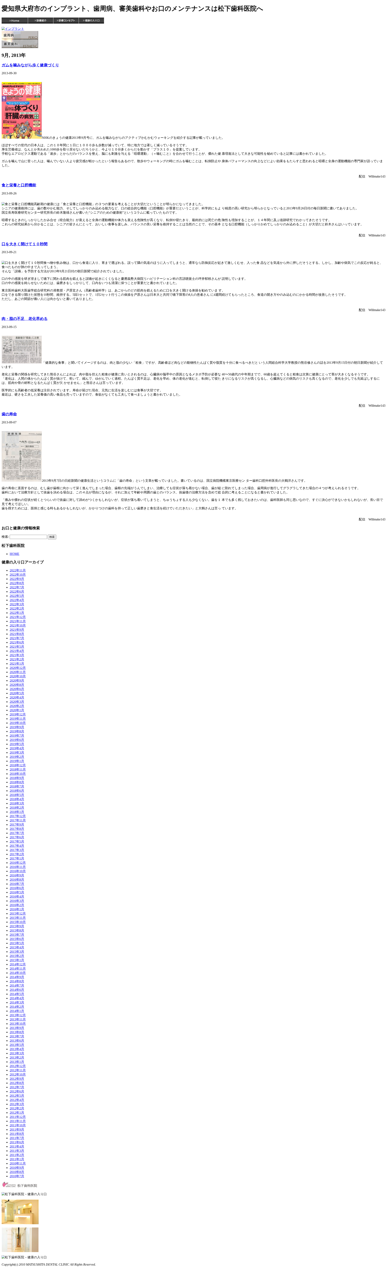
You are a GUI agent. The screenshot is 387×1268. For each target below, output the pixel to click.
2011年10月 (18, 1125)
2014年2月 (17, 1006)
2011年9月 (17, 1129)
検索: (5, 536)
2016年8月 (17, 879)
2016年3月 (17, 900)
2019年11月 (18, 718)
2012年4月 (17, 1100)
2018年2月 (17, 807)
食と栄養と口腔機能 (19, 185)
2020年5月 (17, 693)
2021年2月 (17, 659)
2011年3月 (17, 1150)
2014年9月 (17, 977)
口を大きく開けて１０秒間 (25, 244)
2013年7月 (17, 1036)
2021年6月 (17, 642)
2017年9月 (17, 824)
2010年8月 (17, 1172)
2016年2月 (17, 905)
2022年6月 (17, 591)
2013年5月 (17, 1045)
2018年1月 (17, 812)
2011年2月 (17, 1155)
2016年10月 (18, 871)
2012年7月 (17, 1087)
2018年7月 (17, 786)
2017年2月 (17, 854)
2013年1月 (17, 1061)
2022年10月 (18, 574)
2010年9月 (17, 1167)
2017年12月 (18, 816)
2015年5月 (17, 943)
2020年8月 (17, 684)
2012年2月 (17, 1108)
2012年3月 (17, 1104)
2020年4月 (17, 697)
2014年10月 (18, 973)
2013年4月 (17, 1049)
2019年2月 (17, 756)
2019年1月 (17, 761)
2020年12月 (18, 668)
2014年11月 (18, 968)
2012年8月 (17, 1083)
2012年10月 (18, 1074)
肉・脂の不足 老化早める (25, 318)
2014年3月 (17, 1002)
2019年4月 (17, 748)
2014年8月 (17, 981)
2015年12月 (18, 913)
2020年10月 (18, 676)
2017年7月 (17, 833)
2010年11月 (18, 1163)
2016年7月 (17, 884)
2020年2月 (17, 706)
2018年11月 (18, 769)
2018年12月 (18, 765)
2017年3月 (17, 850)
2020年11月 (18, 672)
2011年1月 (17, 1159)
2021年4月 (17, 651)
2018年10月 (18, 773)
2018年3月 (17, 803)
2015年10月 (18, 922)
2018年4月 (17, 799)
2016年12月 (18, 862)
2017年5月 (17, 841)
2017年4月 (17, 845)
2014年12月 (18, 964)
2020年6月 (17, 689)
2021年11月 (18, 621)
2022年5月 (17, 595)
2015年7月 (17, 934)
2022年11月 (18, 570)
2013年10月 (18, 1023)
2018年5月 (17, 795)
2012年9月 (17, 1078)
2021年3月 (17, 655)
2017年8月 (17, 828)
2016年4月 (17, 896)
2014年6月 (17, 989)
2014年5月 (17, 994)
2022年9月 (17, 579)
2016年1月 (17, 909)
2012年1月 (17, 1112)
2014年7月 (17, 985)
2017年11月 (18, 820)
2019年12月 (18, 714)
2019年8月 (17, 731)
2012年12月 (18, 1066)
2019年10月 (18, 723)
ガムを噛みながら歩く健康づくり (30, 65)
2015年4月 (17, 947)
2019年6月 (17, 740)
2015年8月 (17, 930)
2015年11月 (18, 917)
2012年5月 (17, 1095)
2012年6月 (17, 1091)
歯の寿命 (9, 414)
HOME (14, 554)
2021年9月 (17, 629)
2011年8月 (17, 1133)
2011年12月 (18, 1117)
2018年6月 (17, 790)
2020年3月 (17, 701)
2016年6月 (17, 888)
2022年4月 (17, 600)
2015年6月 (17, 939)
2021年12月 (18, 617)
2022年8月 (17, 583)
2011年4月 (17, 1146)
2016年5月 (17, 892)
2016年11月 (18, 867)
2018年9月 (17, 778)
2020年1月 (17, 710)
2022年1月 (17, 612)
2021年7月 (17, 638)
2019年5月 (17, 744)
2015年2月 (17, 956)
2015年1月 (17, 960)
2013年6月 (17, 1040)
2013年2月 (17, 1057)
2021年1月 (17, 663)
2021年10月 (18, 625)
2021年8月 (17, 634)
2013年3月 (17, 1053)
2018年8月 (17, 782)
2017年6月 (17, 837)
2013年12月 (18, 1015)
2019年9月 (17, 727)
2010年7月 (17, 1176)
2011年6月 (17, 1142)
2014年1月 (17, 1011)
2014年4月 (17, 998)
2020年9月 (17, 680)
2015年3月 (17, 951)
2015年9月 (17, 926)
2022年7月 (17, 587)
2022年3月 (17, 604)
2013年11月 (18, 1019)
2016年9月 (17, 875)
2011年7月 (17, 1138)
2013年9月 (17, 1028)
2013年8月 (17, 1032)
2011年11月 (18, 1121)
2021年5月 (17, 646)
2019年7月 (17, 735)
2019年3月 (17, 752)
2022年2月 (17, 608)
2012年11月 (18, 1070)
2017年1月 (17, 858)
